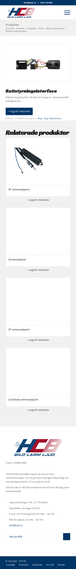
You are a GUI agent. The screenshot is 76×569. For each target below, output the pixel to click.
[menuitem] (57, 12)
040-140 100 (46, 2)
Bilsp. (40, 118)
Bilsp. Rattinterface (53, 118)
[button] (19, 111)
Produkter (12, 25)
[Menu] (65, 12)
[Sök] (57, 12)
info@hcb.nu (30, 2)
